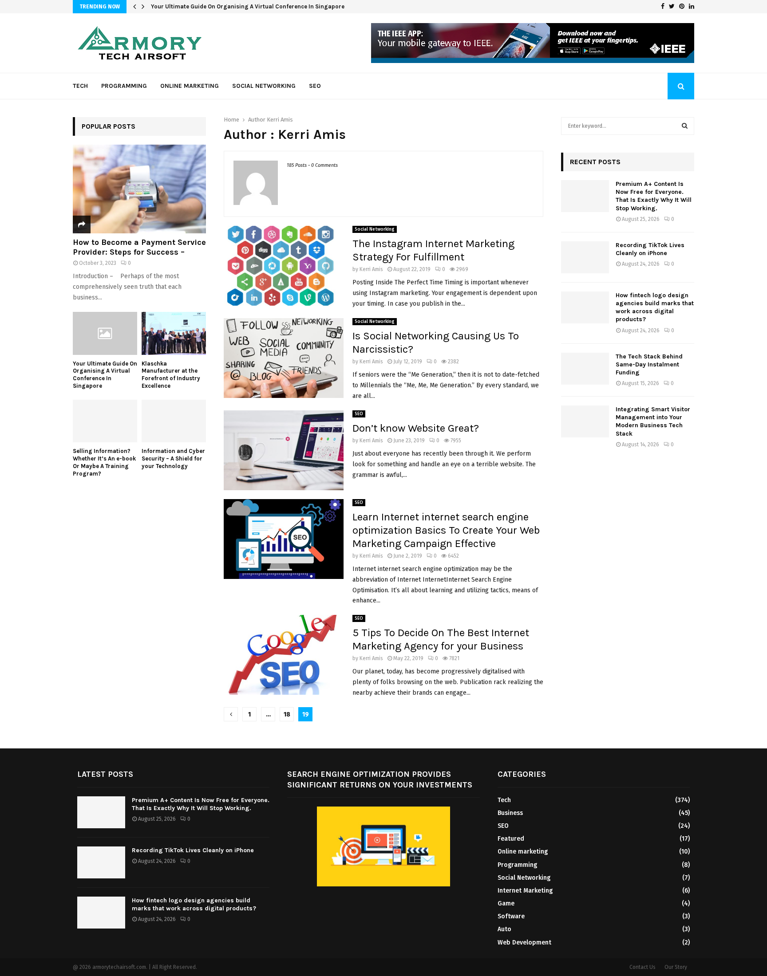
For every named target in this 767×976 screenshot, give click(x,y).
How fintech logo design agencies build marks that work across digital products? (655, 307)
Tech (80, 86)
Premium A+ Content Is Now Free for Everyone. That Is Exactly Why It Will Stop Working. (654, 196)
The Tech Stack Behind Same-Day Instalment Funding (649, 364)
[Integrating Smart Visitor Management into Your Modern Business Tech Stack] (585, 421)
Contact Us (642, 967)
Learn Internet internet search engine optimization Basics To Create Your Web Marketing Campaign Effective (446, 530)
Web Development (524, 942)
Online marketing (189, 86)
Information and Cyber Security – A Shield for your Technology (173, 458)
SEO (315, 86)
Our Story (675, 967)
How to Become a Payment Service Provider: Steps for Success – (139, 247)
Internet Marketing (525, 890)
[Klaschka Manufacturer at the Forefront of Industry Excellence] (174, 333)
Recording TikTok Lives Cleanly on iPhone (650, 249)
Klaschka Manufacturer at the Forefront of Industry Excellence (237, 6)
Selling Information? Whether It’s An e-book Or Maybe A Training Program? (104, 462)
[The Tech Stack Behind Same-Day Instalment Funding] (585, 369)
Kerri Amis (280, 119)
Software (511, 916)
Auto (504, 929)
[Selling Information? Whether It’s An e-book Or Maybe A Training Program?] (105, 421)
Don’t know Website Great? (415, 428)
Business (510, 813)
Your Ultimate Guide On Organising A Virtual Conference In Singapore (105, 374)
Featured (511, 838)
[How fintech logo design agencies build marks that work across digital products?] (585, 307)
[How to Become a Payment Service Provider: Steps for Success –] (139, 189)
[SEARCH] (684, 126)
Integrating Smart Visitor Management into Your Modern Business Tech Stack (653, 421)
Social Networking (264, 86)
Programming (124, 86)
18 (287, 714)
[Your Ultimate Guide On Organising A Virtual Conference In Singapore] (105, 333)
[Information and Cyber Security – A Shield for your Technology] (174, 421)
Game (506, 903)
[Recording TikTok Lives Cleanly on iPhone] (585, 257)
